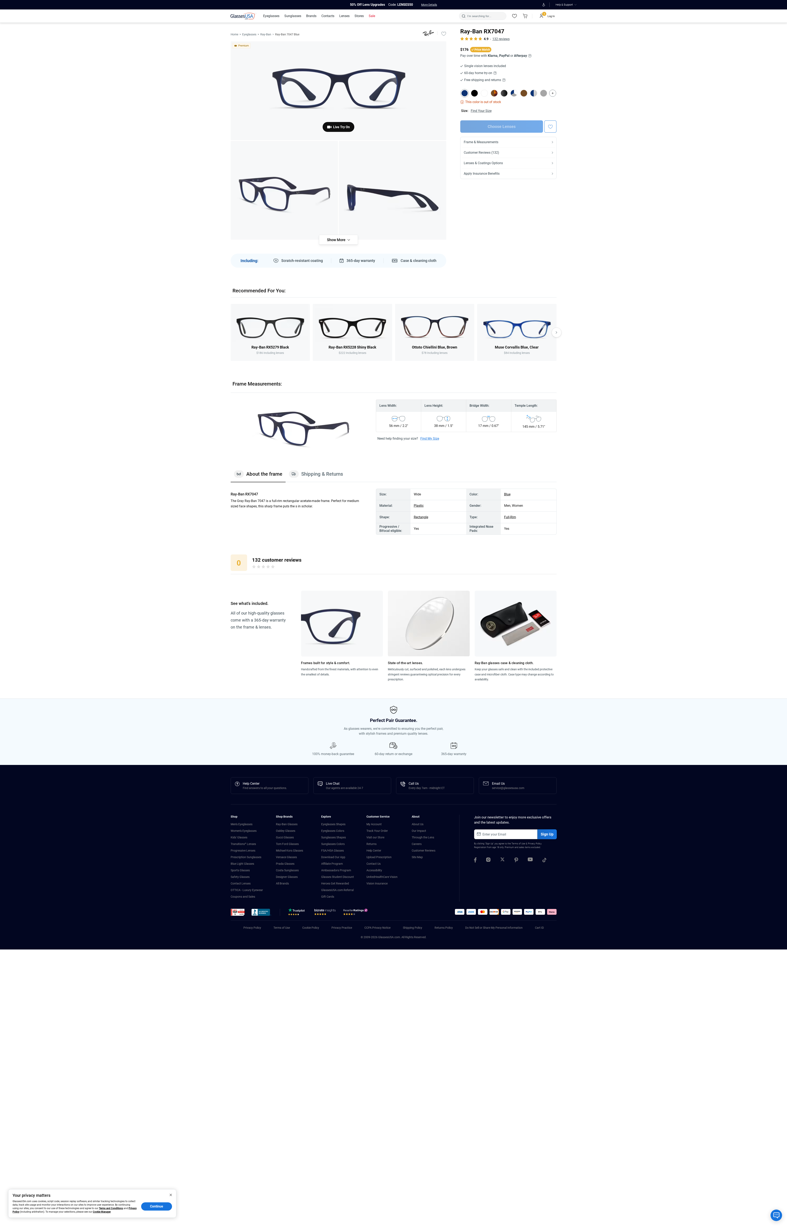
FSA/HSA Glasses (332, 850)
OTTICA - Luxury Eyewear (247, 890)
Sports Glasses (240, 870)
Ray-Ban (265, 34)
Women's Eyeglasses (244, 830)
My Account (374, 824)
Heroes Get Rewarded (335, 883)
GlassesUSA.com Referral (337, 890)
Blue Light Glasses (242, 863)
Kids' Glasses (239, 837)
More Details (429, 4)
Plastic (419, 506)
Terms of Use (518, 843)
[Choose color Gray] (543, 93)
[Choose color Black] (474, 93)
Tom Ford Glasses (287, 844)
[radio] (254, 567)
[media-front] (338, 90)
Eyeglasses (249, 34)
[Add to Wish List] (443, 33)
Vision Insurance (377, 883)
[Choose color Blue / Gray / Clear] (514, 93)
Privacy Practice (341, 927)
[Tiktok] (544, 861)
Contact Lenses (241, 883)
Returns (371, 844)
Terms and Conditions (111, 1208)
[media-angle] (284, 190)
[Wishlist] (514, 16)
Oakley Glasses (285, 830)
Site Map (417, 857)
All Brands (282, 883)
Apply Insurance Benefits (482, 173)
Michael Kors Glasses (289, 850)
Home (234, 34)
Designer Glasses (287, 877)
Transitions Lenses (243, 844)
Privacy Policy (534, 843)
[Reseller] (356, 913)
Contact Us (373, 863)
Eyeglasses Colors (332, 830)
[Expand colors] (552, 93)
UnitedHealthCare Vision (382, 877)
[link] (243, 16)
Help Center (373, 850)
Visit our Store (375, 837)
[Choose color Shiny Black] (504, 93)
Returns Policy (444, 927)
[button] (238, 912)
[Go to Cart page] (525, 16)
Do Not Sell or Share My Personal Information (494, 927)
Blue (507, 494)
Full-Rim (510, 517)
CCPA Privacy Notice (377, 927)
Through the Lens (423, 837)
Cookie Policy (310, 927)
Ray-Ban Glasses (287, 824)
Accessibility (374, 870)
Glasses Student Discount (337, 877)
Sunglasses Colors (333, 844)
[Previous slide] (231, 332)
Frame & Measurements (481, 142)
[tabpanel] (394, 512)
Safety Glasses (240, 877)
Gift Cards (327, 896)
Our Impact (419, 830)
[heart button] (550, 126)
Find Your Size (481, 111)
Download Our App (333, 857)
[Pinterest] (516, 861)
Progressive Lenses (243, 850)
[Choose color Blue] (464, 93)
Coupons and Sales (243, 896)
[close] (170, 1194)
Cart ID (539, 927)
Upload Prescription (379, 857)
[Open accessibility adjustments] (544, 5)
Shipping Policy (412, 927)
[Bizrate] (325, 913)
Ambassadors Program (336, 870)
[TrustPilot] (297, 913)
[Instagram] (488, 861)
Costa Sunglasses (287, 870)
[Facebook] (475, 861)
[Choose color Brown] (524, 93)
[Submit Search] (463, 16)
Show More (336, 240)
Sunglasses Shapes (333, 837)
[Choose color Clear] (484, 93)
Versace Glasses (286, 857)
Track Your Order (377, 830)
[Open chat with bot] (776, 1215)
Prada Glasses (285, 863)
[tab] (258, 476)
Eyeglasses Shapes (333, 824)
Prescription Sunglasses (246, 857)
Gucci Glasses (285, 837)
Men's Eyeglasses (241, 824)
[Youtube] (530, 861)
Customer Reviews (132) (481, 153)
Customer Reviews (423, 850)
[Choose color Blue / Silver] (533, 93)
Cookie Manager (102, 1211)
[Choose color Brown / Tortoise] (494, 93)
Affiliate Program (332, 863)
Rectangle (421, 517)
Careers (417, 844)
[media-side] (392, 190)
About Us (417, 824)
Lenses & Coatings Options (483, 163)
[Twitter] (502, 861)
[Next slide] (556, 332)
